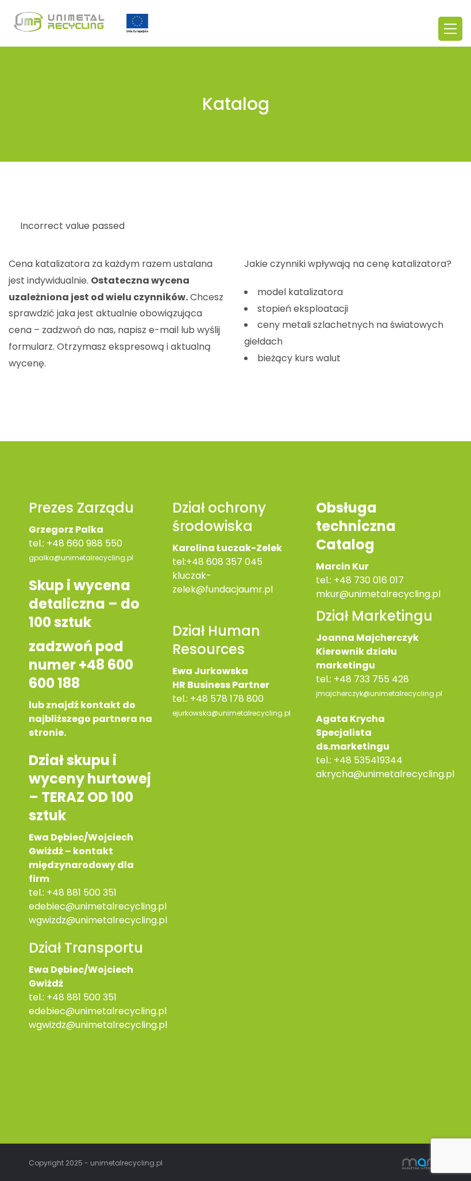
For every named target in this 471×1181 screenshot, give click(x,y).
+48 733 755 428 (371, 679)
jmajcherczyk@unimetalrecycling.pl (379, 693)
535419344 (378, 760)
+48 (57, 997)
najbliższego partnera (83, 718)
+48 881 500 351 (82, 892)
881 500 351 (92, 997)
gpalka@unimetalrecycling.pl (81, 558)
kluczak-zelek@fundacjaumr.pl (222, 582)
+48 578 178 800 (227, 698)
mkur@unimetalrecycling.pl (378, 594)
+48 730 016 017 (369, 580)
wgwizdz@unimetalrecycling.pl (98, 920)
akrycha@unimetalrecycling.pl (385, 774)
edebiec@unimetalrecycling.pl (98, 906)
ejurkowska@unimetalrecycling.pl (231, 713)
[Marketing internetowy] (422, 1162)
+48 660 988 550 (84, 543)
